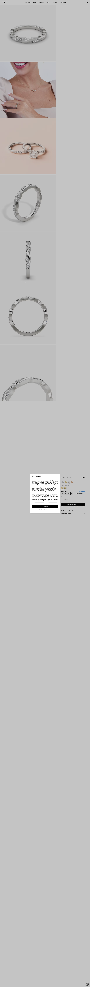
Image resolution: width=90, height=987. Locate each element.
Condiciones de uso (53, 502)
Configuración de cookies (45, 510)
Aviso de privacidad (39, 502)
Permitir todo (45, 506)
